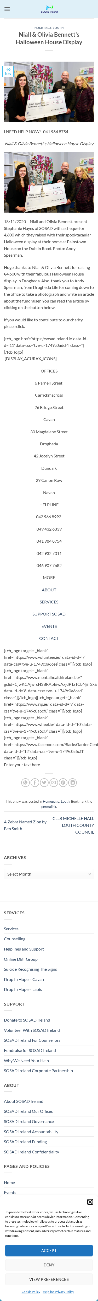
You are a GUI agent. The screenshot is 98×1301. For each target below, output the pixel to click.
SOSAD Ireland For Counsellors (32, 1040)
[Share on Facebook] (35, 782)
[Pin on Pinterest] (63, 782)
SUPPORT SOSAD (49, 613)
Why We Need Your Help (26, 1060)
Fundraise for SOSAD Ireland (30, 1050)
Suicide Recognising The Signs (30, 969)
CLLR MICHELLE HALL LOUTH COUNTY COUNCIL (73, 825)
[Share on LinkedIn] (72, 782)
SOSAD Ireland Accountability (31, 1131)
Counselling (14, 938)
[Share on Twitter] (44, 782)
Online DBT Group (21, 959)
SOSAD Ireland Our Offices (28, 1111)
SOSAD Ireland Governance (29, 1121)
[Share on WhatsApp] (25, 782)
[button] (90, 1202)
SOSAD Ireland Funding (25, 1141)
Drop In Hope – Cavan (24, 979)
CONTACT (49, 638)
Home (9, 1182)
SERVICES (49, 601)
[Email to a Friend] (53, 782)
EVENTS (49, 626)
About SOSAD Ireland (23, 1101)
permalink (48, 807)
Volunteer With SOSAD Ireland (32, 1030)
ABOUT (49, 589)
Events (10, 1192)
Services (11, 928)
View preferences (49, 1279)
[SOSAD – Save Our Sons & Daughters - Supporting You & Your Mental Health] (49, 9)
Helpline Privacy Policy (58, 1292)
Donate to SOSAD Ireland (27, 1019)
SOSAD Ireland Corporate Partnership (38, 1070)
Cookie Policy (31, 1292)
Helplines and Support (24, 948)
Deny (49, 1264)
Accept (49, 1250)
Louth (58, 27)
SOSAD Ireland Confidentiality (31, 1151)
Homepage (42, 27)
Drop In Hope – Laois (23, 989)
